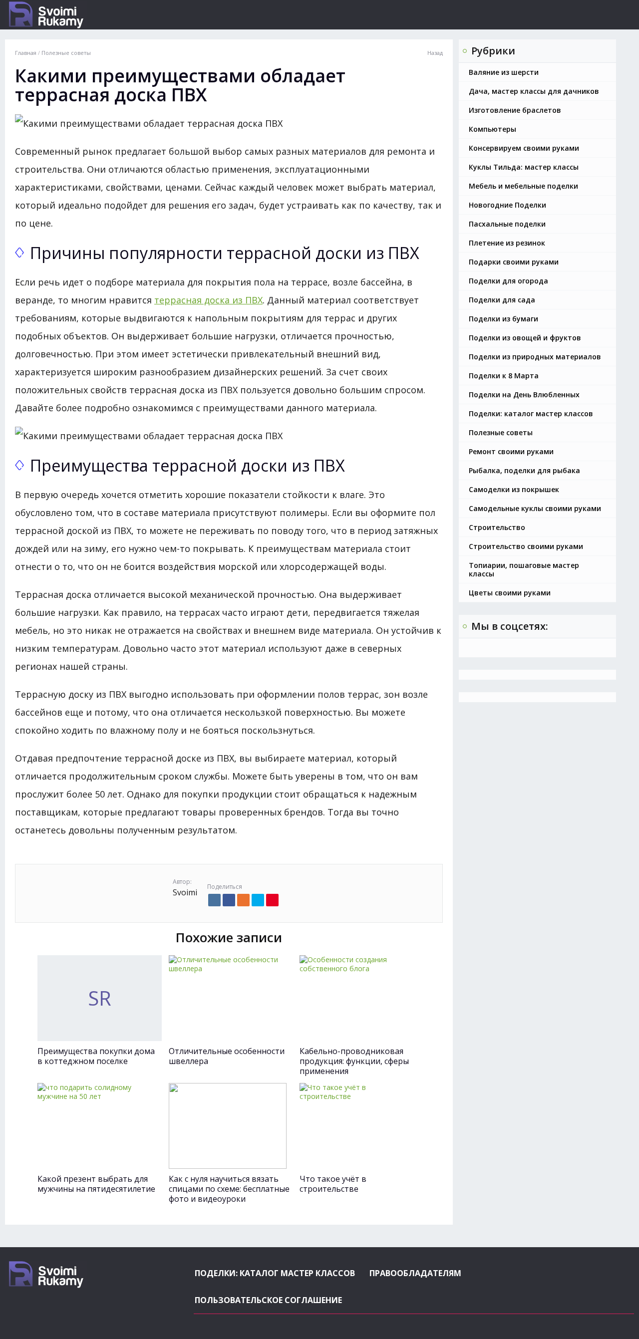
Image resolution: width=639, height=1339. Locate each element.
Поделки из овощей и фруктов (525, 337)
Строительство (497, 527)
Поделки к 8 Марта (504, 375)
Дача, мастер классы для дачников (534, 91)
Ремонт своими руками (511, 451)
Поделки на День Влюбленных (524, 394)
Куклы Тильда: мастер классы (524, 167)
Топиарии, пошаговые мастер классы (524, 569)
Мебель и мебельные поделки (523, 186)
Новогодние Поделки (507, 205)
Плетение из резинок (507, 243)
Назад (435, 52)
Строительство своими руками (526, 546)
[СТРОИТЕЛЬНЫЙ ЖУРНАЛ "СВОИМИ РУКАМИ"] (82, 14)
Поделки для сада (502, 299)
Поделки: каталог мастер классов (531, 413)
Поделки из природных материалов (535, 356)
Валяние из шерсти (504, 72)
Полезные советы (501, 432)
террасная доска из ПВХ (208, 300)
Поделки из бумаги (503, 318)
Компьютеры (492, 129)
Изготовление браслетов (515, 110)
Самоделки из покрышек (514, 489)
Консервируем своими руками (524, 148)
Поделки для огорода (508, 280)
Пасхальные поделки (507, 224)
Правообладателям (415, 1273)
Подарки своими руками (514, 262)
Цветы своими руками (510, 592)
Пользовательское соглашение (268, 1300)
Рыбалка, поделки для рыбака (524, 470)
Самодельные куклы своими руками (535, 508)
